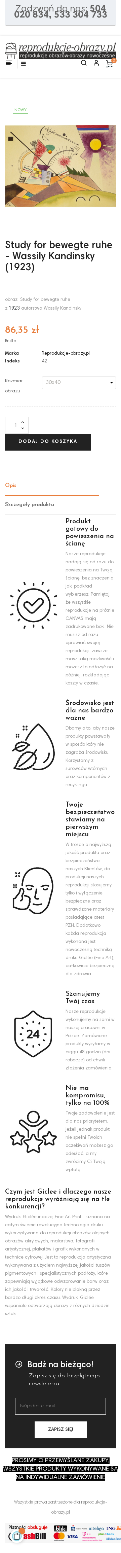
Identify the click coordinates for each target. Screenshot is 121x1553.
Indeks (12, 361)
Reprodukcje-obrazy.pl (66, 353)
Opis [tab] (10, 485)
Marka (12, 353)
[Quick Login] (93, 63)
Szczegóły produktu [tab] (29, 504)
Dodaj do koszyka (47, 441)
